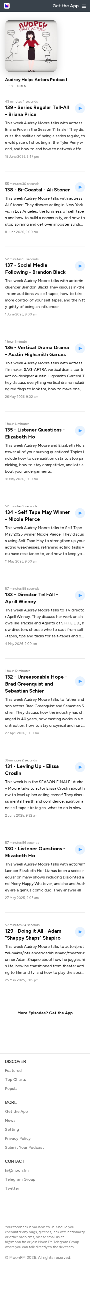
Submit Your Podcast (24, 1147)
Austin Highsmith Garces (57, 376)
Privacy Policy (18, 1138)
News (10, 1120)
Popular (12, 1088)
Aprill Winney (18, 616)
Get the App (65, 5)
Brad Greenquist (40, 706)
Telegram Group (20, 1179)
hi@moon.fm (16, 1170)
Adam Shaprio (28, 959)
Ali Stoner (13, 204)
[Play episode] (80, 108)
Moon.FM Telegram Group (58, 1242)
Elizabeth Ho (70, 445)
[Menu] (83, 6)
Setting (12, 1129)
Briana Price (15, 129)
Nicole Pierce (49, 534)
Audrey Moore (37, 123)
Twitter (12, 1188)
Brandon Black (34, 287)
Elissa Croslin (58, 788)
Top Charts (15, 1079)
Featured (13, 1070)
